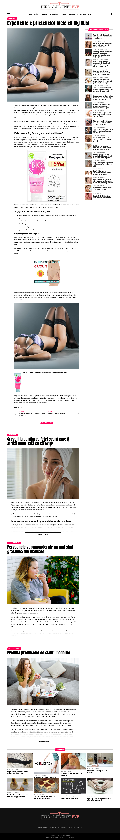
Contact (79, 828)
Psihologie (45, 14)
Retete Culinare (81, 14)
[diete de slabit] (47, 286)
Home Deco (72, 14)
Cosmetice (64, 14)
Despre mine (72, 828)
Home (30, 14)
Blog (89, 14)
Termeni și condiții (43, 828)
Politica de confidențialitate (58, 828)
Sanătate (36, 14)
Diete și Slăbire (54, 14)
